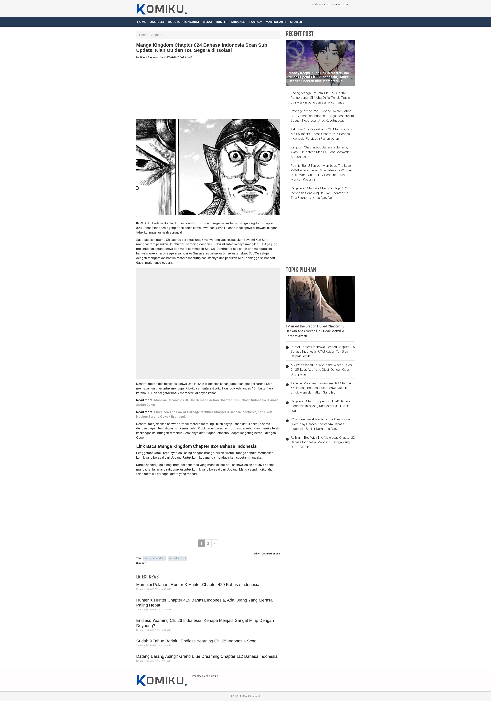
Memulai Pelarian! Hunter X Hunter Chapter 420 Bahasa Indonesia (197, 584)
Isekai (207, 22)
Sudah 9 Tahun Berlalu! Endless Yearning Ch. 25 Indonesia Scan (196, 641)
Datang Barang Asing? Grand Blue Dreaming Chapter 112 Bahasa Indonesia (207, 656)
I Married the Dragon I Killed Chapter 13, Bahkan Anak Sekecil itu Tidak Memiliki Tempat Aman (315, 331)
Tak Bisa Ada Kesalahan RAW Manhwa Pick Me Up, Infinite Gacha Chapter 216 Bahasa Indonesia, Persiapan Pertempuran (321, 134)
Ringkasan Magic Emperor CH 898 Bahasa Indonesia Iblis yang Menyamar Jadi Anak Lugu (320, 406)
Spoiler (296, 22)
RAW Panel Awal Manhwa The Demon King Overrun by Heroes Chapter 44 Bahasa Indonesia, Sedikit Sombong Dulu (321, 424)
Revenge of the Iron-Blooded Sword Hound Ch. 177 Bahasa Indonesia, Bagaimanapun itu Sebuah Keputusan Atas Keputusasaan (322, 115)
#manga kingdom (154, 558)
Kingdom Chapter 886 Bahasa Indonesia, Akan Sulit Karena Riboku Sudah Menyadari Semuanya (321, 152)
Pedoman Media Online (205, 675)
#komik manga (177, 558)
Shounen (238, 22)
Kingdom (191, 22)
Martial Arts (276, 22)
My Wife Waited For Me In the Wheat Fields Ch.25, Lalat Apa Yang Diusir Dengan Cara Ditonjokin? (321, 369)
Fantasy (255, 22)
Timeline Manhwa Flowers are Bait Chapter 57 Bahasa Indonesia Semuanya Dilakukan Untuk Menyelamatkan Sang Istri (321, 387)
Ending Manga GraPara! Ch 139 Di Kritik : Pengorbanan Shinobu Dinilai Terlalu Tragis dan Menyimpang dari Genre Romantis (320, 97)
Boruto (174, 22)
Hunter (221, 22)
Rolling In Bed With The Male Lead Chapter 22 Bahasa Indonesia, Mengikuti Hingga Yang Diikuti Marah (323, 442)
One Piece (157, 22)
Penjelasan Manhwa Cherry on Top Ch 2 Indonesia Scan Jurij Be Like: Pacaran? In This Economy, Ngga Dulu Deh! (319, 193)
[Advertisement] (208, 89)
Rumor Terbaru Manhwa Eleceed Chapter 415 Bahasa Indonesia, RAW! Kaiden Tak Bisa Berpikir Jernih (323, 351)
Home (141, 22)
